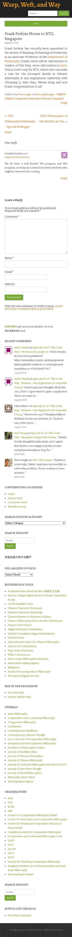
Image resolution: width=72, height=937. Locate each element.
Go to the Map (16, 692)
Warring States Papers (21, 781)
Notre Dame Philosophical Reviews (28, 658)
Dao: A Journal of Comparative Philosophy (32, 739)
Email (9, 272)
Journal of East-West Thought (24, 768)
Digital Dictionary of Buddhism (25, 629)
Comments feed (17, 502)
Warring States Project (21, 874)
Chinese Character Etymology (25, 612)
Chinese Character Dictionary (25, 608)
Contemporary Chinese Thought (26, 734)
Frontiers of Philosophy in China (26, 747)
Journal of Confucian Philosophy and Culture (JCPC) (37, 764)
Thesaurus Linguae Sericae (23, 675)
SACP (11, 853)
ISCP (10, 844)
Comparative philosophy (27, 98)
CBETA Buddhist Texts (20, 603)
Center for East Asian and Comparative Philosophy (37, 819)
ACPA (11, 806)
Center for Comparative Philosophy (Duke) (32, 815)
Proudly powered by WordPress (25, 930)
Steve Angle (24, 94)
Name (9, 258)
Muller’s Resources (19, 654)
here (64, 65)
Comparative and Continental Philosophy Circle (35, 836)
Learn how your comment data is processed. (34, 307)
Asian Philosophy (17, 713)
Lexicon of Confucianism (22, 646)
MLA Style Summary (19, 915)
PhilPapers (14, 667)
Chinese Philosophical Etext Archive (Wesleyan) (35, 620)
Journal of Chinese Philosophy (25, 760)
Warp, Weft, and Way (31, 4)
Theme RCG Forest (53, 930)
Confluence (14, 726)
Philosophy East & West (21, 777)
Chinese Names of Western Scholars (29, 616)
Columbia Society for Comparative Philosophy (34, 832)
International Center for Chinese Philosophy (33, 642)
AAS (10, 802)
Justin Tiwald (21, 347)
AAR (10, 798)
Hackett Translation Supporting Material (31, 633)
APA (10, 810)
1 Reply (63, 103)
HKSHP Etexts (16, 637)
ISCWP (12, 849)
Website (10, 284)
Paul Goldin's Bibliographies (23, 663)
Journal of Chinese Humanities (25, 756)
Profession (46, 98)
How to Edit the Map (19, 696)
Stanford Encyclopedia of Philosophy (29, 671)
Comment (12, 216)
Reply (64, 178)
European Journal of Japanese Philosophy (32, 743)
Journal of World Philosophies (25, 773)
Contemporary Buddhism (22, 730)
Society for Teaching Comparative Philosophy (34, 861)
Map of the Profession (21, 650)
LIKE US (10, 326)
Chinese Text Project (20, 625)
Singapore (58, 98)
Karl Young (20, 433)
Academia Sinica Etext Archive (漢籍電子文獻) (34, 591)
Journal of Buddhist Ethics (22, 751)
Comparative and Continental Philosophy (31, 718)
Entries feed (15, 498)
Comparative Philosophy (22, 722)
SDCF (11, 857)
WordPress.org (17, 506)
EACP (11, 840)
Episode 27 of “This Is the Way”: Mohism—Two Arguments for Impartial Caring (40, 383)
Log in (11, 493)
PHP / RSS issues (42, 460)
